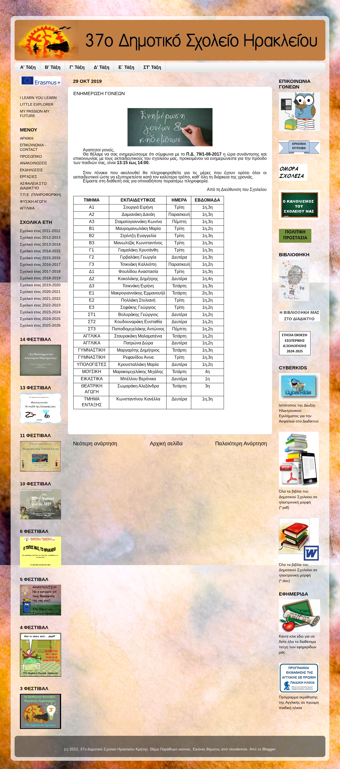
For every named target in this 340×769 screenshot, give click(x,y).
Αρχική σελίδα (166, 443)
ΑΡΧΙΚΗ (26, 138)
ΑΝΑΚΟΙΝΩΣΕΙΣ (33, 163)
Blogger (268, 749)
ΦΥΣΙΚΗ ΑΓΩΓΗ (33, 201)
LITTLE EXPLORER (36, 104)
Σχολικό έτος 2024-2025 (40, 319)
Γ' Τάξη (77, 67)
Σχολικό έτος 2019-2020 (40, 285)
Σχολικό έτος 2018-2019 (40, 278)
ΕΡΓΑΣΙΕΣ (28, 176)
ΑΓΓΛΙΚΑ (27, 208)
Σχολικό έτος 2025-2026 (40, 325)
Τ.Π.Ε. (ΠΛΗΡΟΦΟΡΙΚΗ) (40, 195)
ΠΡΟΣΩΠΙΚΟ (31, 156)
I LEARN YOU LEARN (38, 98)
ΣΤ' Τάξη (152, 67)
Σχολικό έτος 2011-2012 (40, 231)
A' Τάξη (28, 67)
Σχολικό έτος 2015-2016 (40, 258)
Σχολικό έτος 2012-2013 (40, 237)
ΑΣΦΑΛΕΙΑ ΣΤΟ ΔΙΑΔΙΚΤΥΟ (33, 185)
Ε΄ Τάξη (126, 67)
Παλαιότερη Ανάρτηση (241, 443)
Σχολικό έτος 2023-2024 (40, 312)
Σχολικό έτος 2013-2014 (40, 244)
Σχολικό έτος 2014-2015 (40, 251)
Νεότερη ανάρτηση (95, 443)
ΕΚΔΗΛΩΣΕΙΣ (31, 170)
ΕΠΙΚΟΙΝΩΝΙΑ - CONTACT (33, 147)
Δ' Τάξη (101, 67)
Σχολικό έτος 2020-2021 (40, 291)
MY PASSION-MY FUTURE (34, 113)
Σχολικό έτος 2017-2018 (40, 271)
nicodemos (238, 749)
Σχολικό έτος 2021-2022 (40, 298)
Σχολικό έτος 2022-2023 (40, 305)
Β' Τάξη (52, 67)
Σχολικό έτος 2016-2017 (40, 264)
